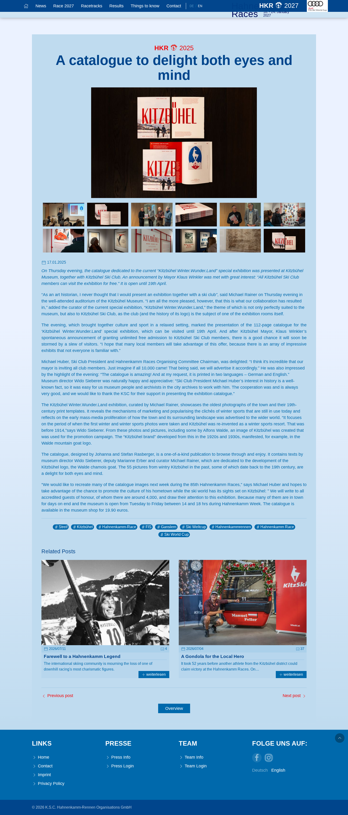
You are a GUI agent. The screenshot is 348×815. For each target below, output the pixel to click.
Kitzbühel (85, 527)
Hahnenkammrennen (233, 527)
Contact (173, 6)
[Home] (26, 6)
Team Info (193, 757)
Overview (174, 708)
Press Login (122, 766)
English (278, 770)
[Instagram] (268, 757)
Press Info (120, 757)
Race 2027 (63, 6)
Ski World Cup (176, 534)
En (200, 6)
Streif (63, 527)
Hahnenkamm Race (277, 527)
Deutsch (260, 770)
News (41, 6)
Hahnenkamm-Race (119, 527)
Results (116, 6)
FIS (149, 527)
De (192, 6)
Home (43, 757)
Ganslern (168, 527)
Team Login (195, 766)
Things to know (145, 6)
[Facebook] (257, 757)
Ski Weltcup (196, 527)
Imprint (44, 774)
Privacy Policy (50, 783)
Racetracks (91, 6)
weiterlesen (155, 674)
